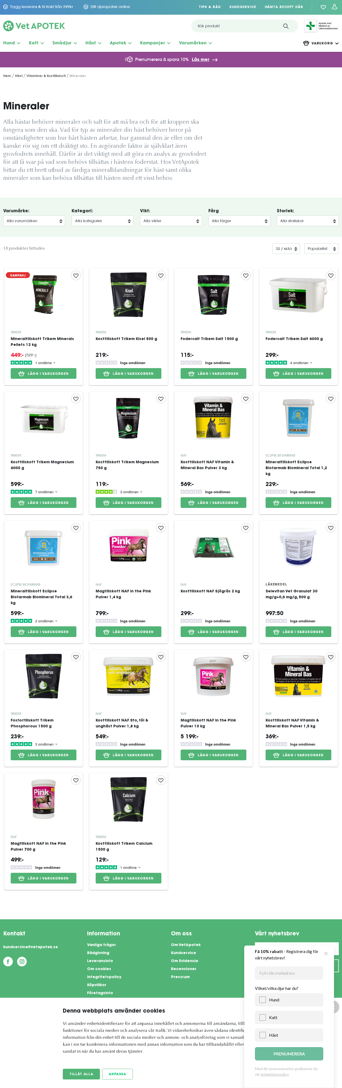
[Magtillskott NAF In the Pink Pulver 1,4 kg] (128, 582)
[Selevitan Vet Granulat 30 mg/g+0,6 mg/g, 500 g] (298, 582)
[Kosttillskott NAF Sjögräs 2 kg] (213, 582)
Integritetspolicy (104, 977)
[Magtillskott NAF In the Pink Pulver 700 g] (43, 831)
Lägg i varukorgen (48, 374)
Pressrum (180, 977)
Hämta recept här (284, 7)
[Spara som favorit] (76, 275)
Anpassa (117, 1074)
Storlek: (285, 211)
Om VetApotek (186, 945)
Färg (213, 211)
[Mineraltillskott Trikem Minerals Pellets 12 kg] (43, 326)
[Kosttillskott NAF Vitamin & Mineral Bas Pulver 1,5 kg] (298, 708)
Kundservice (243, 7)
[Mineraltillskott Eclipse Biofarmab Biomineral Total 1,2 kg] (298, 453)
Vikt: (145, 211)
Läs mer (200, 60)
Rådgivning (98, 953)
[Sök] (286, 26)
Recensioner (183, 969)
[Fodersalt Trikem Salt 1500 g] (213, 326)
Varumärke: (16, 211)
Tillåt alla (81, 1074)
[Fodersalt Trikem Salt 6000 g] (298, 326)
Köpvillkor (96, 985)
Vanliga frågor (101, 945)
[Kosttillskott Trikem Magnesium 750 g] (128, 453)
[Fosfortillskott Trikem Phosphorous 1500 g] (43, 708)
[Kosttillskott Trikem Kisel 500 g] (128, 326)
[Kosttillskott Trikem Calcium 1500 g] (128, 831)
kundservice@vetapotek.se (30, 947)
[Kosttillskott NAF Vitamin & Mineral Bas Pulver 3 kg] (213, 453)
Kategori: (82, 211)
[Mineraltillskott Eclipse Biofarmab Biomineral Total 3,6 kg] (43, 582)
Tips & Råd (210, 7)
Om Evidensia (184, 961)
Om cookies (99, 969)
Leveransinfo (100, 961)
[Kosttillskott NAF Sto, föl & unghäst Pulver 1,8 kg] (128, 708)
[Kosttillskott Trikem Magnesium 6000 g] (43, 453)
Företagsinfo (100, 993)
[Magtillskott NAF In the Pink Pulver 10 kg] (213, 708)
